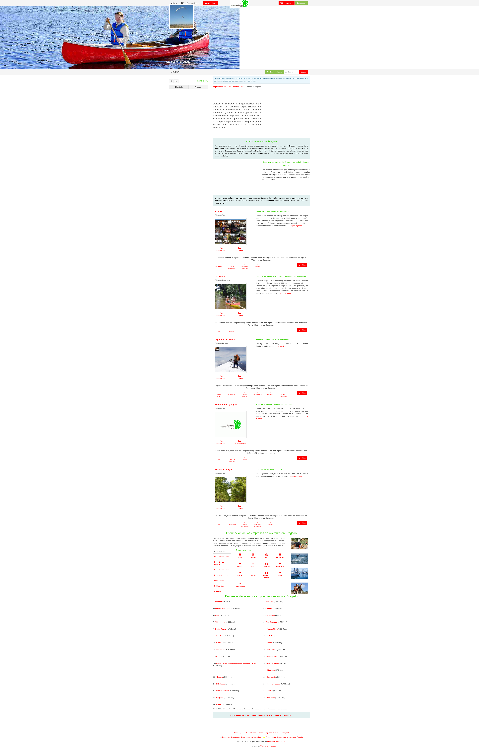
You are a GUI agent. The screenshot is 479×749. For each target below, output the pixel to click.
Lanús (218, 704)
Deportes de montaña (219, 563)
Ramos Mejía (272, 629)
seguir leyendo (296, 226)
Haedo (219, 656)
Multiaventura (219, 581)
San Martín (271, 677)
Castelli (270, 691)
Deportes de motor (221, 575)
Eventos (217, 591)
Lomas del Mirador (222, 608)
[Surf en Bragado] (266, 554)
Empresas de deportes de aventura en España (284, 737)
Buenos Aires (238, 87)
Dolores (269, 608)
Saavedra (271, 698)
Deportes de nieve (221, 570)
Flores (217, 615)
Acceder (301, 3)
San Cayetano (271, 622)
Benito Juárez (220, 629)
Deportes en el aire (221, 557)
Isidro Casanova (222, 691)
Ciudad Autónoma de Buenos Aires (242, 663)
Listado (180, 87)
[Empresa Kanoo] (231, 231)
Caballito (270, 636)
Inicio (175, 3)
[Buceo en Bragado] (253, 573)
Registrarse (287, 3)
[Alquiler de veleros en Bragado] (266, 573)
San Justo (220, 636)
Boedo (269, 643)
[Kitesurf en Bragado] (253, 564)
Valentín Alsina (273, 656)
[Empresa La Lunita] (231, 296)
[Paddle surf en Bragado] (266, 564)
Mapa (198, 87)
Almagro (219, 677)
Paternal (219, 643)
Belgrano (219, 698)
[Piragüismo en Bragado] (280, 564)
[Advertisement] (258, 96)
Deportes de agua (221, 551)
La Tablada (270, 615)
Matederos (219, 601)
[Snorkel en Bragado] (253, 554)
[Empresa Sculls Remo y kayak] (231, 424)
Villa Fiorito (220, 650)
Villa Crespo (272, 650)
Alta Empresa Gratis (191, 3)
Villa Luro (269, 601)
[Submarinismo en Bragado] (240, 584)
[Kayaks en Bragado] (240, 554)
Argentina (211, 3)
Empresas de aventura (222, 87)
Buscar (303, 72)
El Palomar (220, 684)
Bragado (175, 72)
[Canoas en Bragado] (240, 573)
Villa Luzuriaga (273, 663)
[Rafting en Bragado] (280, 573)
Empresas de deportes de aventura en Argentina (241, 737)
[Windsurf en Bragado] (240, 564)
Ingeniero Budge (273, 684)
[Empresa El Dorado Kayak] (231, 489)
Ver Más (302, 265)
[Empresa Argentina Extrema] (231, 359)
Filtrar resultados (275, 72)
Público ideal (219, 586)
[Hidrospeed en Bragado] (280, 554)
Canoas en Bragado (268, 746)
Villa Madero (220, 622)
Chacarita (271, 670)
